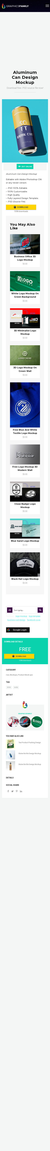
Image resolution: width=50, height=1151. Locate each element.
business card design (16, 620)
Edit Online (27, 167)
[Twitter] (12, 792)
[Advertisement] (25, 44)
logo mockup (21, 616)
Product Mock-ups (25, 675)
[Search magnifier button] (40, 610)
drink (9, 687)
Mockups (13, 675)
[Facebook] (8, 792)
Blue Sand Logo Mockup (25, 541)
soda (16, 687)
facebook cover (33, 620)
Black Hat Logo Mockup (25, 579)
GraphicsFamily (25, 714)
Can (7, 675)
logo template (34, 616)
